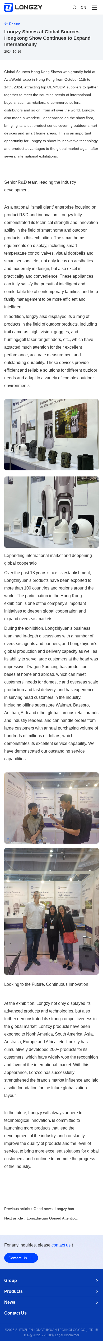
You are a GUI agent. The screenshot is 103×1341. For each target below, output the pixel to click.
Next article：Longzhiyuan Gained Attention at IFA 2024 (42, 1218)
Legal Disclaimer (67, 1335)
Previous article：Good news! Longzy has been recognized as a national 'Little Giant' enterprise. (42, 1209)
